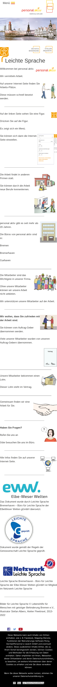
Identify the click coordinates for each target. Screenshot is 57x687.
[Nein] (53, 659)
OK (14, 683)
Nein (19, 683)
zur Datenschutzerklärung (33, 683)
